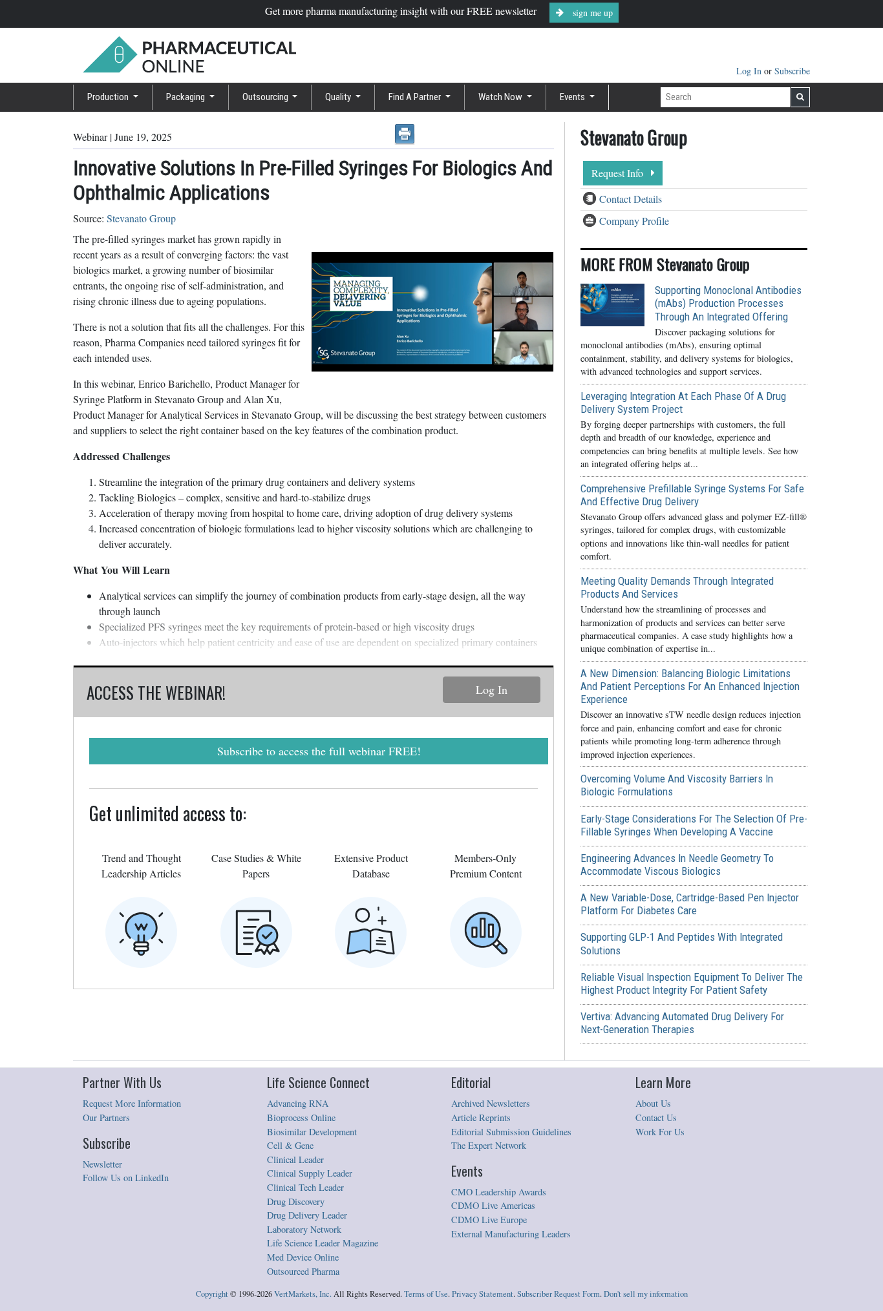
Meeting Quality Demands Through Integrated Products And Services (677, 587)
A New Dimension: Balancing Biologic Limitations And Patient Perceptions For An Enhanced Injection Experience (690, 686)
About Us (653, 1103)
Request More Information (132, 1103)
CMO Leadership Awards (498, 1192)
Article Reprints (481, 1117)
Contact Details (630, 198)
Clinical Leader (295, 1159)
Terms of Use (426, 1293)
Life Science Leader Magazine (322, 1243)
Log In (750, 71)
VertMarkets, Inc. (303, 1293)
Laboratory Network (304, 1229)
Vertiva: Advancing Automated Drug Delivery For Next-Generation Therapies (682, 1023)
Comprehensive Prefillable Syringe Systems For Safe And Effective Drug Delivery (692, 495)
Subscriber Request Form (558, 1293)
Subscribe (792, 71)
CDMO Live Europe (489, 1219)
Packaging (186, 97)
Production (109, 97)
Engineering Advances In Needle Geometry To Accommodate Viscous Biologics (677, 864)
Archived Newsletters (490, 1103)
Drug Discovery (295, 1201)
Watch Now (501, 97)
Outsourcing (266, 97)
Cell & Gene (290, 1145)
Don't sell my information (646, 1293)
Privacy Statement (482, 1293)
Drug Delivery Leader (307, 1215)
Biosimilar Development (312, 1132)
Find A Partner (415, 97)
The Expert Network (488, 1145)
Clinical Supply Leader (309, 1173)
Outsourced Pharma (303, 1271)
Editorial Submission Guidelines (511, 1132)
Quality (339, 97)
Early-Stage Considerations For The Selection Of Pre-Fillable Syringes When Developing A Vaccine (693, 825)
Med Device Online (303, 1257)
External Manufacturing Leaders (511, 1234)
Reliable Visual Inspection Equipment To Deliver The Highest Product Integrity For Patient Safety (691, 983)
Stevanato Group (141, 218)
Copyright (212, 1293)
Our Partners (106, 1117)
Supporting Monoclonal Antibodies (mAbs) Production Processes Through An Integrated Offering (728, 303)
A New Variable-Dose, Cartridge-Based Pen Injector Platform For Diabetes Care (689, 904)
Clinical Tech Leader (305, 1187)
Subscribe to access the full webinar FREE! (319, 751)
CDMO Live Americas (493, 1205)
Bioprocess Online (301, 1117)
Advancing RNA (297, 1103)
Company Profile (634, 220)
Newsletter (102, 1164)
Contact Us (656, 1117)
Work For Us (660, 1132)
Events (573, 97)
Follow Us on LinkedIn (126, 1177)
